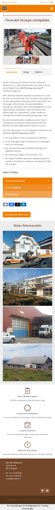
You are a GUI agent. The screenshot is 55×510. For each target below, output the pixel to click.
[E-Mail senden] (5, 204)
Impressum (31, 500)
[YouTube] (47, 491)
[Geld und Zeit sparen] (27, 444)
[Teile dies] (11, 204)
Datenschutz (43, 500)
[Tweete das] (17, 204)
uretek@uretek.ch (13, 479)
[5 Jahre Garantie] (27, 425)
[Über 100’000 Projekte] (27, 390)
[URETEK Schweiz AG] (4, 8)
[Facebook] (42, 491)
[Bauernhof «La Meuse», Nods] (27, 362)
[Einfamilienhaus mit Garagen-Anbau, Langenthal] (27, 249)
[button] (44, 2)
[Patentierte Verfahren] (27, 408)
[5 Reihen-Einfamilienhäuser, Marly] (27, 287)
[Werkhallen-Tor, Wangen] (27, 325)
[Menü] (52, 8)
